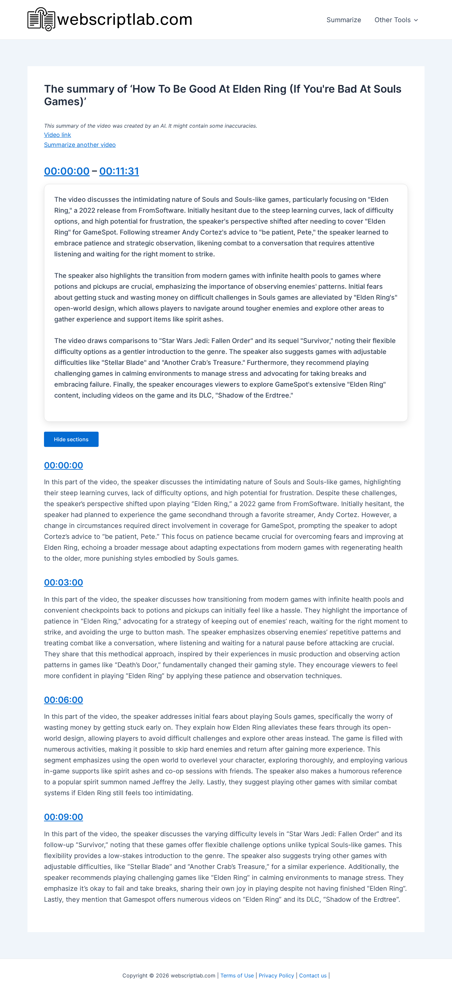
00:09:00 (63, 817)
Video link (57, 134)
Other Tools (393, 20)
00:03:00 (63, 582)
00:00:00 (67, 171)
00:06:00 (63, 700)
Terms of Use (237, 975)
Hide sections (71, 439)
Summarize (344, 20)
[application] (414, 20)
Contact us (313, 975)
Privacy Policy (276, 975)
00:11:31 (119, 171)
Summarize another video (80, 144)
